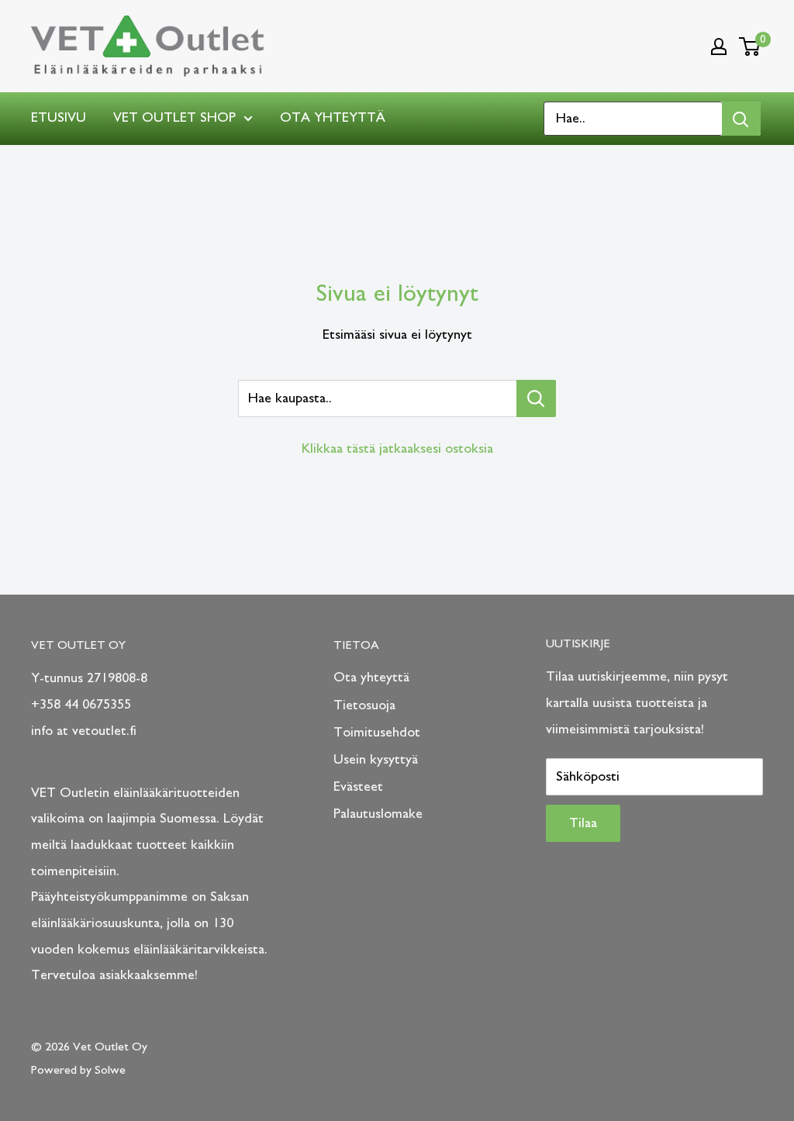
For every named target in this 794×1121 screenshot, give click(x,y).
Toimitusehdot (376, 733)
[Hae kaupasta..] (536, 398)
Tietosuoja (364, 705)
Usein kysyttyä (375, 760)
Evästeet (358, 787)
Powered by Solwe (78, 1070)
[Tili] (719, 46)
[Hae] (741, 119)
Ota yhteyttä (332, 118)
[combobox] (633, 118)
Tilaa (583, 823)
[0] (750, 46)
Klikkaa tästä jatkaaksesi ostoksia (397, 449)
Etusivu (58, 118)
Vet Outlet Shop (174, 118)
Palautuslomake (378, 814)
